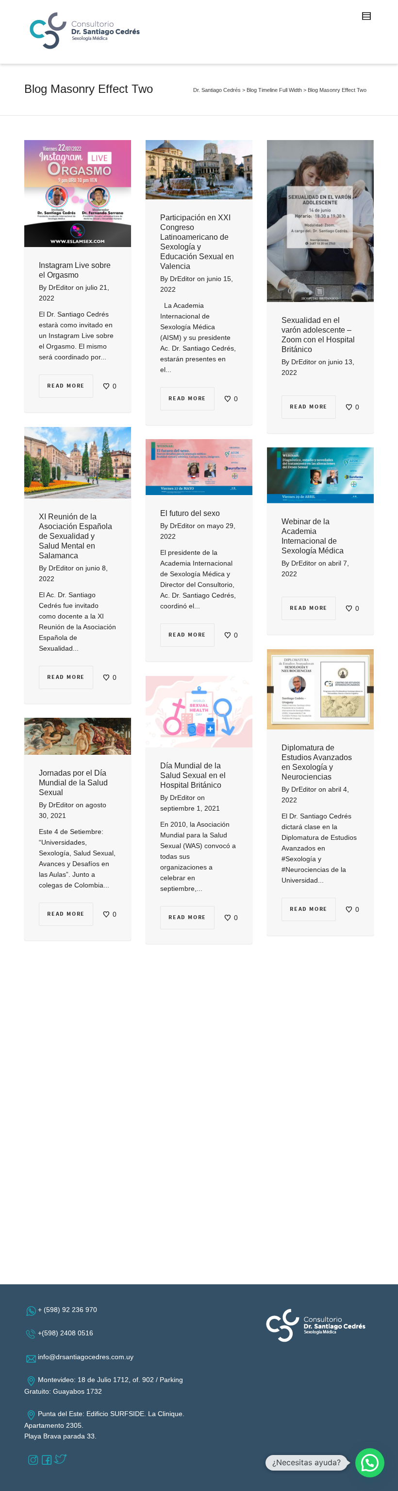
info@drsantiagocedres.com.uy (87, 1357)
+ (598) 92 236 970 (69, 1310)
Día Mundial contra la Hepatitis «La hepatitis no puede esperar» (77, 983)
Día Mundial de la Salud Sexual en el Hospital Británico (193, 775)
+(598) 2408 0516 (67, 1333)
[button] (369, 1462)
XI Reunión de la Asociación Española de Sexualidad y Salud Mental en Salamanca (75, 536)
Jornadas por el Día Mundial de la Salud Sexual (73, 783)
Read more (66, 386)
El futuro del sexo (190, 513)
